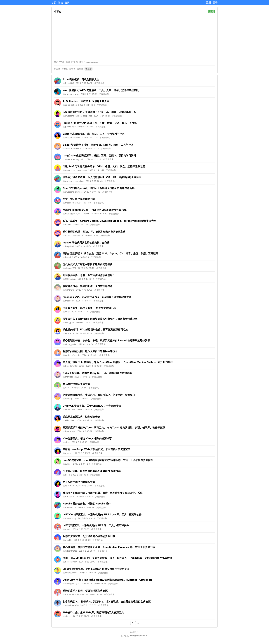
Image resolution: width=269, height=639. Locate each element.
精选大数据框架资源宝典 (76, 383)
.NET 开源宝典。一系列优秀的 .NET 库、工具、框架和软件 (96, 525)
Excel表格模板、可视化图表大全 (81, 79)
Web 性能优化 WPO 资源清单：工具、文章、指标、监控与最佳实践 (101, 90)
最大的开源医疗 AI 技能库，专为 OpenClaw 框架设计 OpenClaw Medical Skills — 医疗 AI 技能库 (118, 362)
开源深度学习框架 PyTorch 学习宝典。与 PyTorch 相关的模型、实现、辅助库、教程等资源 (114, 427)
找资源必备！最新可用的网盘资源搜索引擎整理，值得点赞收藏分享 (100, 318)
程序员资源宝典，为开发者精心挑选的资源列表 (89, 536)
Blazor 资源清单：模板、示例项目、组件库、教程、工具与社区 (98, 144)
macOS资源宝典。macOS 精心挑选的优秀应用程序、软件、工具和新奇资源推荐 (108, 460)
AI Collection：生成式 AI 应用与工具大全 (86, 101)
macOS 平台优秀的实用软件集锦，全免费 (86, 242)
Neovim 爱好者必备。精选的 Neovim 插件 (87, 503)
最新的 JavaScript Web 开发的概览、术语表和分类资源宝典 (96, 449)
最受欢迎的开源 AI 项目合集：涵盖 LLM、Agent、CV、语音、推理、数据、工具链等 (110, 253)
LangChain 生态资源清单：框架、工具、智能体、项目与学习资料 (99, 155)
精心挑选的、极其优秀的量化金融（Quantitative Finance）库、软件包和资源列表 (109, 547)
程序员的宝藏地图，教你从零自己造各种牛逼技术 (90, 351)
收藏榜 (88, 69)
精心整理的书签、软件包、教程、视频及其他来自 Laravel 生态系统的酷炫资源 (106, 340)
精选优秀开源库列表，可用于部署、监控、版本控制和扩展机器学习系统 (102, 492)
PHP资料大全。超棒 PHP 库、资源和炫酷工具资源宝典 (93, 612)
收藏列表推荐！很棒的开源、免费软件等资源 (88, 286)
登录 (215, 2)
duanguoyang (92, 62)
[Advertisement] (134, 37)
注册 (208, 2)
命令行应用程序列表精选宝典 (79, 481)
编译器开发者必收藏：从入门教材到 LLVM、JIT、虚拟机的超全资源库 (102, 177)
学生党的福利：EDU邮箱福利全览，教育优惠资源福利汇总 (95, 329)
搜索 (66, 2)
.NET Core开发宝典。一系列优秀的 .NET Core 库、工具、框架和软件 (102, 514)
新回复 (57, 69)
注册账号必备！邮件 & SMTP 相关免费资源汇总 (89, 307)
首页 (53, 2)
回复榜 (80, 69)
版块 (60, 2)
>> (138, 623)
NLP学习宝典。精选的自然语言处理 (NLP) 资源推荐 (92, 471)
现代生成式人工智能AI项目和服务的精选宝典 (88, 264)
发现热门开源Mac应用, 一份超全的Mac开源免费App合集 (95, 209)
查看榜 (72, 69)
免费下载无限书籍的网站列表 (79, 199)
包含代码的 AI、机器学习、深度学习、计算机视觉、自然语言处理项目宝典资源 (107, 601)
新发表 (65, 69)
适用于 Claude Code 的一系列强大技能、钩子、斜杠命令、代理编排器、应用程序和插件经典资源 (117, 558)
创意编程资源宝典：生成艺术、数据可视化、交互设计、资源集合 (99, 394)
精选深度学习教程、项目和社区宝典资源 (85, 590)
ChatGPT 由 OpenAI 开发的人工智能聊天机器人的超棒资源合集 (98, 188)
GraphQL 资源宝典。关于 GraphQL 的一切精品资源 (92, 405)
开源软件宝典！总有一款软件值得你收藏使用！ (89, 275)
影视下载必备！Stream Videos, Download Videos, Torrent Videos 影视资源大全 (109, 220)
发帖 (211, 11)
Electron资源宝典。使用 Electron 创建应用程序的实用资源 (96, 568)
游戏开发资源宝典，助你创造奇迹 (81, 416)
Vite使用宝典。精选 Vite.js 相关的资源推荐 (87, 438)
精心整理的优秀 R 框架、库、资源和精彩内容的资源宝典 (94, 231)
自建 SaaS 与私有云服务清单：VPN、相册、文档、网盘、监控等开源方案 (104, 166)
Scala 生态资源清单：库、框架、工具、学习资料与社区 (94, 133)
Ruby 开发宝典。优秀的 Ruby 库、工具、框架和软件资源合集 (97, 373)
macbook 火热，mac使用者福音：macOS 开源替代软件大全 (97, 297)
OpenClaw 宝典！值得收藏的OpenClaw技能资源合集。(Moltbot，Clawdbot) (107, 579)
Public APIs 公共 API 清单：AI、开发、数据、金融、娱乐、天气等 (100, 122)
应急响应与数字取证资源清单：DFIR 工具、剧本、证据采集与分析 (99, 112)
